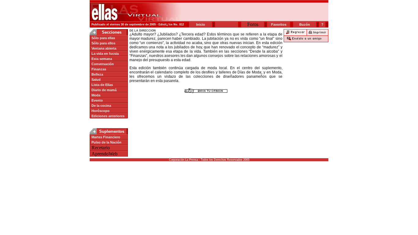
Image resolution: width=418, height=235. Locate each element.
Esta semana (101, 59)
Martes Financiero (105, 137)
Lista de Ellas (102, 85)
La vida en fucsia (105, 53)
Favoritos (278, 24)
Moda (95, 95)
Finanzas (98, 69)
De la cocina (101, 105)
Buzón (304, 24)
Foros (252, 24)
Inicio (200, 24)
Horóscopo (100, 111)
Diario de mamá (104, 90)
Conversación (102, 64)
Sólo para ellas (103, 38)
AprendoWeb (104, 153)
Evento (97, 100)
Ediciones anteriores (108, 116)
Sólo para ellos (103, 43)
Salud (96, 79)
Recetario (100, 147)
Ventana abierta (103, 48)
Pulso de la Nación (106, 142)
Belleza (97, 74)
